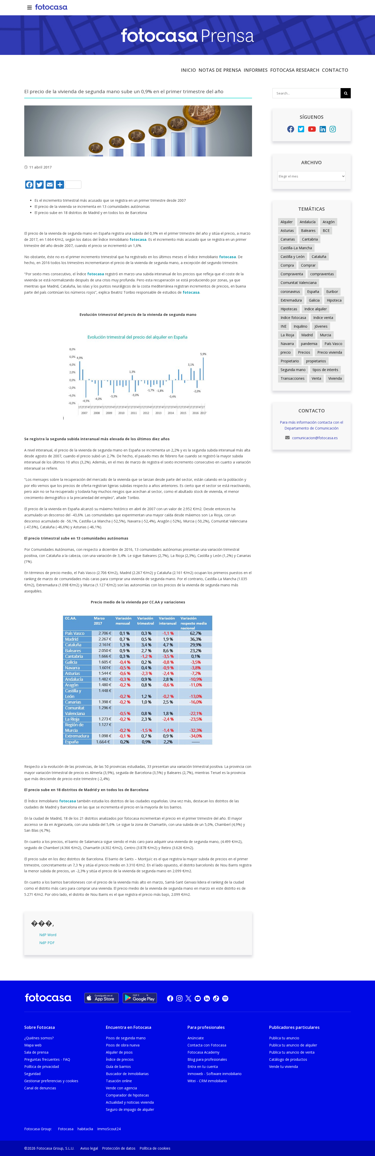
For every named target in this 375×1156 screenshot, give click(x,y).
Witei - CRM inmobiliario (207, 1080)
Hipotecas (289, 308)
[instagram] (179, 998)
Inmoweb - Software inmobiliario (215, 1073)
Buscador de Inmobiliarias (127, 1073)
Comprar (308, 265)
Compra (287, 265)
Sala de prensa (36, 1052)
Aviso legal (89, 1148)
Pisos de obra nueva (123, 1045)
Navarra (287, 343)
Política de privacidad (41, 1066)
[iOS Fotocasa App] (101, 998)
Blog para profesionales (207, 1059)
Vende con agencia (121, 1088)
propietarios (316, 361)
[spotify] (225, 998)
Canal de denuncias (40, 1088)
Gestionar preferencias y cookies (51, 1080)
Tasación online (119, 1080)
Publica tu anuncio (284, 1037)
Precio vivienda (329, 352)
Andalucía (308, 221)
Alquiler (287, 221)
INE (283, 326)
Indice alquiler (315, 308)
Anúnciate (196, 1037)
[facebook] (170, 998)
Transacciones (293, 378)
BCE (326, 230)
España (313, 291)
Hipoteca (334, 300)
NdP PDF (47, 942)
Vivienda (335, 378)
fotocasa (138, 239)
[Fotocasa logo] (48, 998)
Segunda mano (293, 369)
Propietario (290, 361)
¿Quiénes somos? (39, 1037)
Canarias (288, 239)
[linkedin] (207, 998)
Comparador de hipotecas (127, 1095)
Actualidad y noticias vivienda (130, 1102)
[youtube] (198, 998)
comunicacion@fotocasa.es (314, 437)
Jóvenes (321, 326)
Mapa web (33, 1045)
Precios (304, 352)
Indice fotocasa (293, 317)
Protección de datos (118, 1148)
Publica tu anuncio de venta (292, 1052)
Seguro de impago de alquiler (130, 1109)
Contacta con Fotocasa (207, 1045)
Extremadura (291, 300)
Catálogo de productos (288, 1059)
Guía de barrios (118, 1066)
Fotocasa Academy (203, 1052)
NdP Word (47, 934)
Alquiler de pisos (119, 1052)
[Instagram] (333, 130)
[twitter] (188, 998)
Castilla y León (293, 256)
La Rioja (287, 334)
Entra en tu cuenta (203, 1066)
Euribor (332, 291)
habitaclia (85, 1128)
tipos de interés (325, 369)
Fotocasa (65, 1128)
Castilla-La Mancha (296, 247)
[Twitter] (301, 130)
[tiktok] (216, 998)
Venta (316, 378)
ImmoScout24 (109, 1128)
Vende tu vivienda (283, 1066)
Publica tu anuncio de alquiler (293, 1045)
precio (286, 352)
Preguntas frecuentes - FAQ (47, 1059)
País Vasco (333, 343)
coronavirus (290, 291)
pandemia (309, 343)
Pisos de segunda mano (126, 1037)
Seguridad (32, 1073)
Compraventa (292, 273)
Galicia (314, 300)
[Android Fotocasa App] (140, 998)
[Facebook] (290, 130)
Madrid (307, 334)
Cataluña (319, 256)
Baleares (308, 230)
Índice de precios (120, 1059)
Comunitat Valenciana (299, 282)
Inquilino (300, 326)
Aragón (329, 221)
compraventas (322, 273)
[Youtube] (312, 130)
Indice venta (323, 317)
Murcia (325, 334)
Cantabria (310, 239)
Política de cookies (155, 1148)
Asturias (287, 230)
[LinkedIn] (323, 130)
